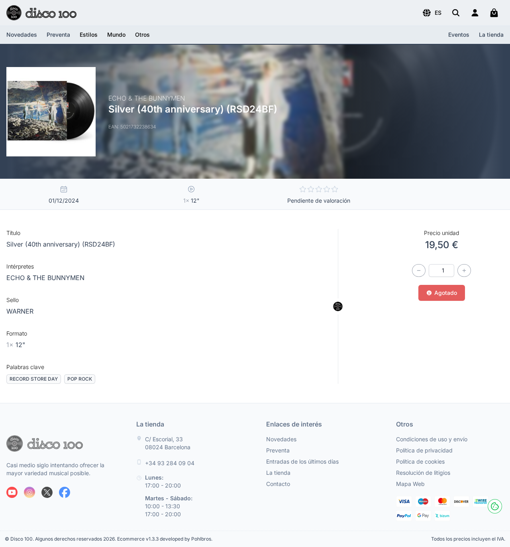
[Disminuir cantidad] (419, 270)
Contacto (278, 483)
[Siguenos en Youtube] (12, 492)
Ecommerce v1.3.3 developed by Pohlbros (164, 539)
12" (15, 345)
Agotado (445, 292)
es (438, 12)
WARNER (19, 311)
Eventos (458, 34)
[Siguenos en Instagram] (29, 492)
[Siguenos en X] (47, 492)
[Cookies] (495, 506)
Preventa (58, 34)
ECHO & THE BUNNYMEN (45, 278)
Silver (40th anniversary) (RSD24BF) (60, 244)
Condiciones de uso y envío (431, 439)
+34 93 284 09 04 (169, 463)
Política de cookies (420, 461)
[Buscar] (455, 13)
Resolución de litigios (423, 472)
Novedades (21, 34)
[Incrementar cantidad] (464, 270)
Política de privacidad (424, 450)
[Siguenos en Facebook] (64, 492)
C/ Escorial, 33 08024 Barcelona (167, 443)
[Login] (474, 13)
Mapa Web (410, 483)
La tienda (491, 34)
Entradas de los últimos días (302, 461)
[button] (431, 13)
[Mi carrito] (494, 13)
